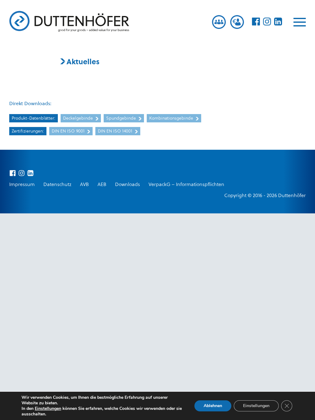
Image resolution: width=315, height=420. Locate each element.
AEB (102, 185)
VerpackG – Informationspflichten (186, 185)
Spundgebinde (121, 118)
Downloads (127, 185)
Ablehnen (213, 406)
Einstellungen (48, 408)
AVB (84, 185)
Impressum (22, 185)
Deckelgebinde (78, 118)
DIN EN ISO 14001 (116, 131)
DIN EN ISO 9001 (69, 131)
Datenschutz (57, 185)
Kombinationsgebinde (171, 118)
